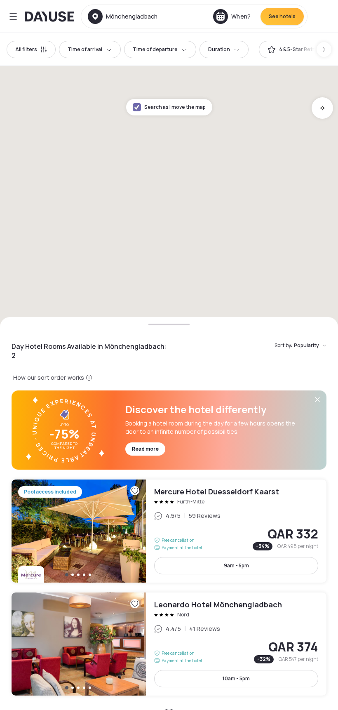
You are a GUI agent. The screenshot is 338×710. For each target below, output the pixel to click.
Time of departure (155, 49)
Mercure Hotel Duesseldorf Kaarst (169, 531)
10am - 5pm (236, 678)
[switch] (295, 49)
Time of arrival (85, 49)
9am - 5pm (236, 565)
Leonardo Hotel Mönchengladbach (169, 644)
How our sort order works (48, 377)
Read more (145, 448)
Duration (219, 49)
